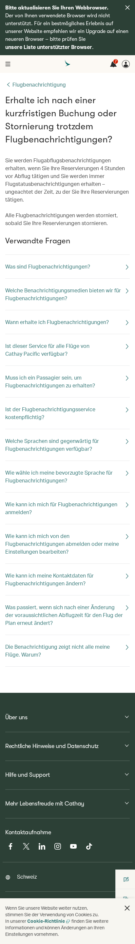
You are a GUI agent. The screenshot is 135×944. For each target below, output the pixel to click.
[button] (127, 908)
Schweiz (27, 876)
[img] (127, 7)
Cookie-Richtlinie (46, 921)
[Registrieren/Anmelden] (126, 64)
